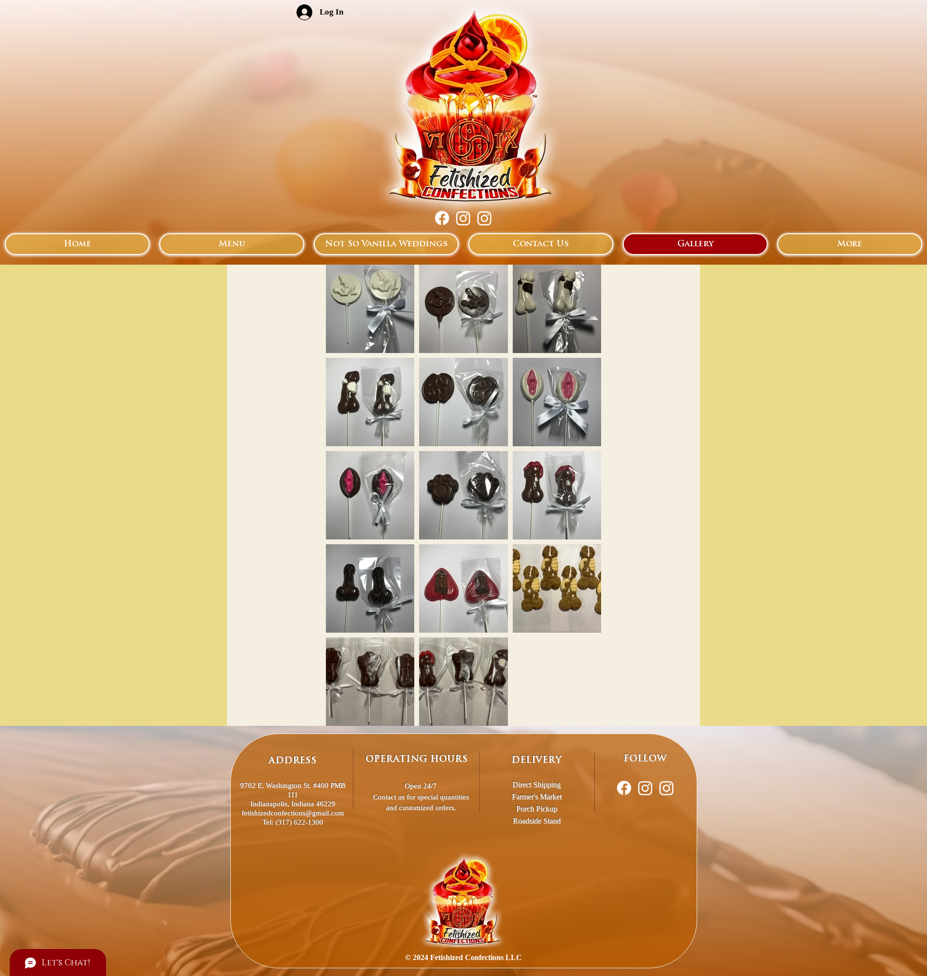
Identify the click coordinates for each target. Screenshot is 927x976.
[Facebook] (442, 218)
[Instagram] (463, 218)
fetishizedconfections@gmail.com (292, 813)
